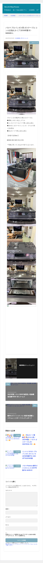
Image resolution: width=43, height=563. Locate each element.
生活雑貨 (13, 15)
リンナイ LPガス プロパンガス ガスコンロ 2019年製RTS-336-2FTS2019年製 (29, 455)
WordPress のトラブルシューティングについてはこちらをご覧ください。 (21, 544)
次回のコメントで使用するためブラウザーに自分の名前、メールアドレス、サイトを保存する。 (21, 535)
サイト (7, 525)
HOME (6, 15)
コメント (9, 490)
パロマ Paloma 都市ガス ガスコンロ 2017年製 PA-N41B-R (29, 468)
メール (8, 517)
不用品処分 (7, 10)
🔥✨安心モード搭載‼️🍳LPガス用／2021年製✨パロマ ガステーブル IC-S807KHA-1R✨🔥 (29, 439)
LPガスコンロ (24, 38)
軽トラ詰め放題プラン (20, 10)
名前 (7, 509)
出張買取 (32, 10)
